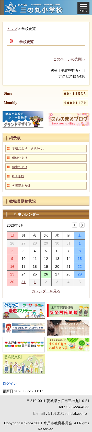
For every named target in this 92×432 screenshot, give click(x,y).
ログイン (10, 383)
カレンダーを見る (46, 291)
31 (23, 282)
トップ (12, 29)
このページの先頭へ (69, 59)
